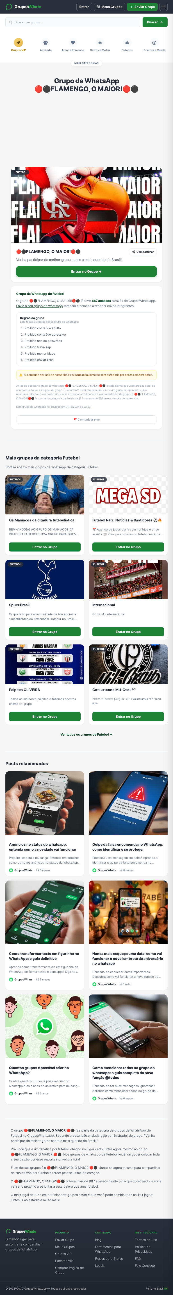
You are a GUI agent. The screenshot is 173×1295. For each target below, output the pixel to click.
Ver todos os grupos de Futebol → (86, 734)
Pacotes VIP (64, 1261)
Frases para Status (109, 1258)
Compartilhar (145, 251)
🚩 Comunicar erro (86, 419)
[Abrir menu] (163, 7)
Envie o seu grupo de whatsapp (39, 306)
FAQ (138, 1258)
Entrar (84, 7)
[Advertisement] (86, 130)
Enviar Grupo (64, 1240)
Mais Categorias (86, 63)
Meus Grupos (65, 1247)
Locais (100, 1265)
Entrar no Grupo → (86, 271)
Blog (98, 1240)
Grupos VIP (63, 1254)
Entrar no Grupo (44, 547)
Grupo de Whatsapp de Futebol (40, 294)
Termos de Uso (146, 1240)
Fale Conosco (145, 1265)
